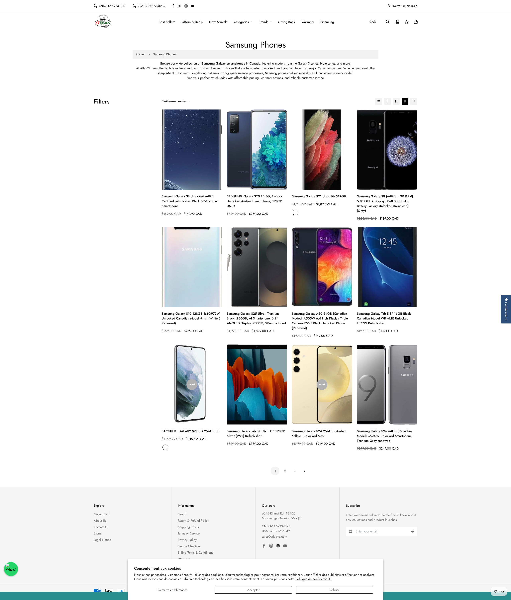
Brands (263, 22)
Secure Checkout (189, 546)
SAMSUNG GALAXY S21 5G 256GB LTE (191, 431)
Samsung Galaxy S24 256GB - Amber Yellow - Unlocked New (319, 433)
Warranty (307, 22)
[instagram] (179, 6)
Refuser (334, 590)
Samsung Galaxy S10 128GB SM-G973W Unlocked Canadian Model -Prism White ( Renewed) (191, 318)
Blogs (97, 533)
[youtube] (192, 6)
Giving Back (286, 22)
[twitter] (186, 6)
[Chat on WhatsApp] (11, 569)
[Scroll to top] (503, 578)
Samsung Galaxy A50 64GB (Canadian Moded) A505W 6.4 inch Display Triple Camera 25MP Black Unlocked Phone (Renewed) (320, 320)
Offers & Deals (192, 22)
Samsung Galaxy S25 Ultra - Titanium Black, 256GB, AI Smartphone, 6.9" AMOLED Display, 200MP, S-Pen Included (256, 318)
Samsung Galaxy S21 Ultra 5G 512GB (319, 196)
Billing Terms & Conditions (195, 552)
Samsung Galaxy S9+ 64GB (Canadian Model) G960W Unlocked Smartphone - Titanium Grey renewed (385, 436)
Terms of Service (189, 533)
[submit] (412, 531)
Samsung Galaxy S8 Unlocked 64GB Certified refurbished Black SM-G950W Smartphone (190, 201)
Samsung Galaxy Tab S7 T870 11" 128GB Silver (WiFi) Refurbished (256, 433)
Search (182, 514)
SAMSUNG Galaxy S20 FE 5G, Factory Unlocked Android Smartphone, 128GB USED (254, 201)
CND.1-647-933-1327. (276, 526)
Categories (241, 22)
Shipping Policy (188, 527)
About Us (100, 520)
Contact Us (101, 527)
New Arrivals (218, 22)
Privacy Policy (187, 539)
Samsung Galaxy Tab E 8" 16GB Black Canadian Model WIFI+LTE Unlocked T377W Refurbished (384, 318)
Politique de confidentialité (313, 579)
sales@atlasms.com (274, 536)
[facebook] (173, 6)
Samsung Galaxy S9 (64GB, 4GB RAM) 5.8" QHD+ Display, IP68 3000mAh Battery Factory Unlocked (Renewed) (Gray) (385, 203)
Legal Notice (102, 539)
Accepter (253, 590)
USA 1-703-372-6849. (276, 531)
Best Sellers (167, 22)
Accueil (140, 54)
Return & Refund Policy (193, 520)
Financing (327, 22)
